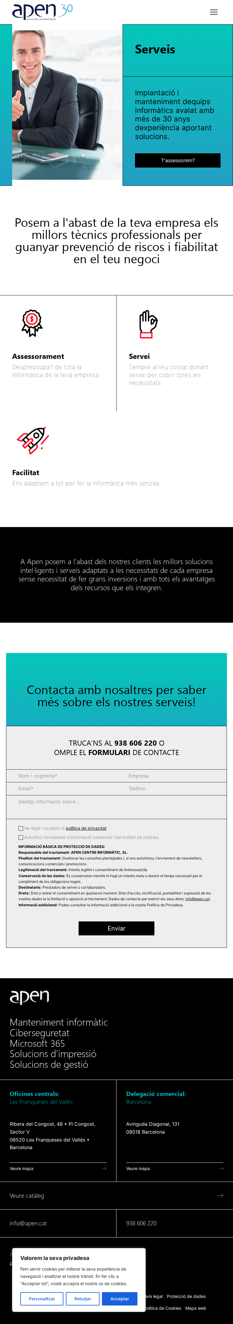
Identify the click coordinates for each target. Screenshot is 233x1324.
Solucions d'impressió (53, 1054)
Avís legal (153, 1296)
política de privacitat (86, 828)
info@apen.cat (197, 899)
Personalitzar (42, 1298)
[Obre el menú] (214, 12)
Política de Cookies (162, 1308)
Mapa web (195, 1308)
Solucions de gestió (49, 1064)
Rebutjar (82, 1298)
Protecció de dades (186, 1296)
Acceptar (119, 1298)
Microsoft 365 (37, 1043)
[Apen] (29, 997)
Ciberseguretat (39, 1033)
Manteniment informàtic (59, 1022)
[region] (79, 1280)
